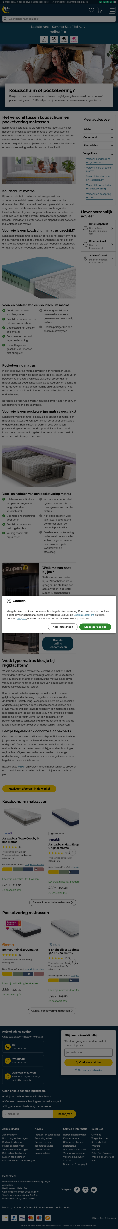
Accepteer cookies (95, 626)
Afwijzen (21, 618)
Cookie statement (84, 614)
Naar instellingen (63, 626)
